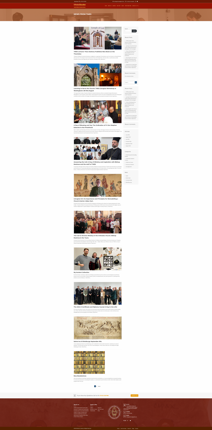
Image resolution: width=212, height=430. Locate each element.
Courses (114, 5)
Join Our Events (101, 409)
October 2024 (128, 141)
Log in (127, 175)
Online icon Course (129, 162)
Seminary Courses (93, 409)
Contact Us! (134, 395)
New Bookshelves (80, 376)
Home (106, 5)
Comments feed (129, 180)
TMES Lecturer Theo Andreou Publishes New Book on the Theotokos (130, 42)
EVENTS (123, 5)
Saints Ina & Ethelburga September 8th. (88, 341)
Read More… (103, 59)
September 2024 (129, 143)
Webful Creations (80, 428)
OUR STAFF (118, 5)
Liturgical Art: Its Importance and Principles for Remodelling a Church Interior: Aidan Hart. (131, 66)
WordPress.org (129, 182)
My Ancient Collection (81, 272)
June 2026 (128, 134)
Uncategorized (129, 166)
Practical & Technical (130, 164)
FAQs (99, 410)
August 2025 (128, 137)
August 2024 (128, 145)
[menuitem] (105, 6)
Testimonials (92, 410)
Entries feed (128, 177)
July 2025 (127, 139)
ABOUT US (109, 5)
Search (126, 28)
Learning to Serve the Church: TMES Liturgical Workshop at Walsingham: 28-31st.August (131, 47)
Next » (99, 386)
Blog (133, 428)
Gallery (91, 407)
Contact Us (134, 5)
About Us (99, 407)
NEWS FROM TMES (128, 5)
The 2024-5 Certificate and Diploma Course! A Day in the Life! (95, 307)
